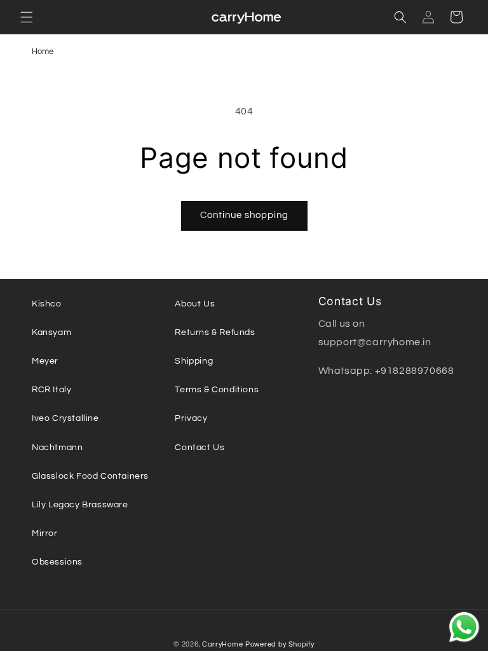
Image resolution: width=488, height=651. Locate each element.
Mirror (45, 533)
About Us (195, 303)
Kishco (47, 303)
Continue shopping (244, 215)
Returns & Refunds (215, 332)
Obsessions (57, 562)
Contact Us (199, 447)
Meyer (45, 361)
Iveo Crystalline (65, 418)
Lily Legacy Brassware (80, 504)
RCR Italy (51, 389)
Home (42, 51)
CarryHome (222, 644)
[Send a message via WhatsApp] (464, 627)
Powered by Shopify (280, 644)
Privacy (191, 418)
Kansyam (51, 332)
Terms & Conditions (217, 389)
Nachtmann (57, 447)
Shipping (194, 361)
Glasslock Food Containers (90, 476)
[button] (27, 17)
